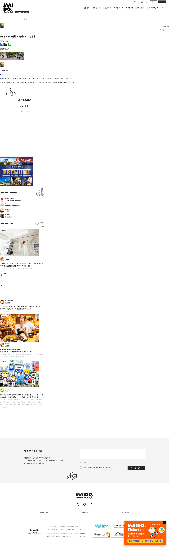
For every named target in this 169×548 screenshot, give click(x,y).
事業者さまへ (44, 513)
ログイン (153, 2)
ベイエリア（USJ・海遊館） (14, 402)
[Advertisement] (22, 138)
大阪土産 (6, 311)
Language (162, 2)
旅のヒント (140, 8)
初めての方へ (144, 2)
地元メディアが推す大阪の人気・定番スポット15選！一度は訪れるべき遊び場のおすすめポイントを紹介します (21, 396)
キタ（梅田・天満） (5, 268)
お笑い (6, 399)
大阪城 (6, 404)
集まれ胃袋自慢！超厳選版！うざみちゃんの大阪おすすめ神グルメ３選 (16, 350)
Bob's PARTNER (85, 513)
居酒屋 (18, 356)
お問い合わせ (125, 513)
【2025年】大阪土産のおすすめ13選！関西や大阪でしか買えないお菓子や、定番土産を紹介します (21, 307)
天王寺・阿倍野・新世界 (25, 404)
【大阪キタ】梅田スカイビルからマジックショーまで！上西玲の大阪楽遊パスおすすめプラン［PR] (21, 264)
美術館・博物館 (27, 268)
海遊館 (5, 407)
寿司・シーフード (9, 356)
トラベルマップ (152, 8)
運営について (52, 527)
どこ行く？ (96, 8)
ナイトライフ (118, 8)
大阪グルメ (107, 8)
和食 (35, 354)
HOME (25, 19)
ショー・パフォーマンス (30, 399)
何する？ (86, 8)
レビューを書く (24, 106)
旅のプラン (130, 8)
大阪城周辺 (13, 404)
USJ (1, 399)
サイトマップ (81, 529)
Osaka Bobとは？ (133, 2)
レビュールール (24, 112)
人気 (14, 268)
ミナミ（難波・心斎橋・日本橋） (22, 354)
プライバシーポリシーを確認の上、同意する (97, 467)
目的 (23, 356)
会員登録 (62, 527)
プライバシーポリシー (67, 529)
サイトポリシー (53, 529)
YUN (162, 30)
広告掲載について (73, 527)
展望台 (19, 268)
